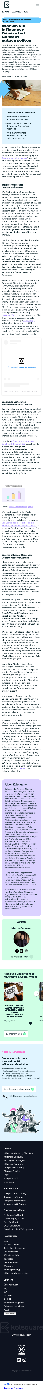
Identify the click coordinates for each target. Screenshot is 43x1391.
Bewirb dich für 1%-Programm (18, 1229)
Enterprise (9, 1182)
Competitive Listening (14, 1167)
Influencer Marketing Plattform (18, 1153)
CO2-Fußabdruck (12, 1226)
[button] (37, 4)
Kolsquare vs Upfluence (15, 1204)
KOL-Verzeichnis (11, 1255)
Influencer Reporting (13, 1164)
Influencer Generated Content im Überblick (18, 118)
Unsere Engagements (14, 1218)
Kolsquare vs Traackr (14, 1197)
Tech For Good (11, 1222)
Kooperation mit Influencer (14, 158)
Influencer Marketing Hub (21, 506)
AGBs (6, 1310)
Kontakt (7, 1299)
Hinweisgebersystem (14, 1302)
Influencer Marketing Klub (16, 1273)
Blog (26, 12)
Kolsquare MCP (11, 1178)
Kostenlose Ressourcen (15, 1248)
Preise (7, 1175)
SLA (5, 1292)
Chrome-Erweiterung (14, 1171)
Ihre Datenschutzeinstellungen (23, 1384)
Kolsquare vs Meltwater (15, 1201)
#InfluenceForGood (13, 1215)
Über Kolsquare (11, 1285)
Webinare (8, 1266)
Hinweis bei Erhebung (13, 1388)
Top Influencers (11, 1251)
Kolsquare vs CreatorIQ (15, 1193)
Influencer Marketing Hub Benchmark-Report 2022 (18, 442)
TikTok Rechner (11, 1262)
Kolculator (8, 1259)
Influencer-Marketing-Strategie (17, 20)
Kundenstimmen (11, 1244)
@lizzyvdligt (29, 320)
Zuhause (5, 12)
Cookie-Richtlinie (10, 1313)
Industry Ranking (12, 1269)
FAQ (5, 1288)
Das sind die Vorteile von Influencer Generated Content (19, 126)
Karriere (7, 1295)
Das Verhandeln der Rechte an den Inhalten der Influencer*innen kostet (19, 524)
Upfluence (22, 768)
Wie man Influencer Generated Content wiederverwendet (17, 136)
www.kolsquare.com (21, 1335)
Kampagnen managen (14, 1160)
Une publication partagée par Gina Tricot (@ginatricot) (23, 391)
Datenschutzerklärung (14, 1306)
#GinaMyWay (9, 315)
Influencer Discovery (13, 1157)
